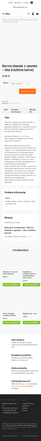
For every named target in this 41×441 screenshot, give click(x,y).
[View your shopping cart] (37, 14)
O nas (10, 3)
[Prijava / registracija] (33, 14)
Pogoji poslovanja (28, 403)
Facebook (31, 2)
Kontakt (24, 410)
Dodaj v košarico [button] (11, 285)
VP (19, 103)
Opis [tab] (6, 110)
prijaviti (28, 237)
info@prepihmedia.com (11, 412)
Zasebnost (25, 406)
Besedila (17, 3)
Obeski (16, 20)
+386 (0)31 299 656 (10, 410)
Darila (11, 20)
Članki (26, 3)
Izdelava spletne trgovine (31, 436)
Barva (5, 83)
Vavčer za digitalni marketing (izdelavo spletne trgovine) (22, 425)
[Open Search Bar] (28, 14)
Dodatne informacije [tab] (16, 111)
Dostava (24, 408)
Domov (4, 20)
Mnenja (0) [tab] (33, 111)
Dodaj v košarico (27, 91)
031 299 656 (18, 386)
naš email (25, 384)
